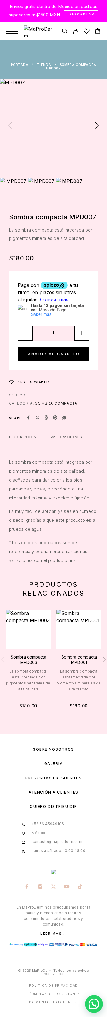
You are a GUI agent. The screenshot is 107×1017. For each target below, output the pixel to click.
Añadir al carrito (54, 354)
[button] (94, 1004)
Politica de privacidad (53, 985)
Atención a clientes (53, 792)
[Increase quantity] (81, 333)
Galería (53, 763)
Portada (20, 64)
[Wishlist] (87, 32)
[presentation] (10, 126)
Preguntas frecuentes (53, 778)
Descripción (23, 436)
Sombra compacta (56, 403)
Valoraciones (66, 436)
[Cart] (98, 31)
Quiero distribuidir (53, 806)
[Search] (65, 32)
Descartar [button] (82, 14)
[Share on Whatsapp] (64, 418)
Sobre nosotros (53, 749)
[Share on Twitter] (37, 418)
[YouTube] (67, 887)
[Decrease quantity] (25, 333)
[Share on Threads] (46, 418)
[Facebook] (27, 887)
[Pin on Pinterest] (55, 418)
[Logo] (39, 31)
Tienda (44, 64)
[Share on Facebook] (28, 418)
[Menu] (12, 31)
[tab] (23, 440)
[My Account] (76, 32)
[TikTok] (80, 887)
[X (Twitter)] (53, 887)
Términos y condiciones (53, 994)
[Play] (14, 190)
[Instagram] (40, 887)
